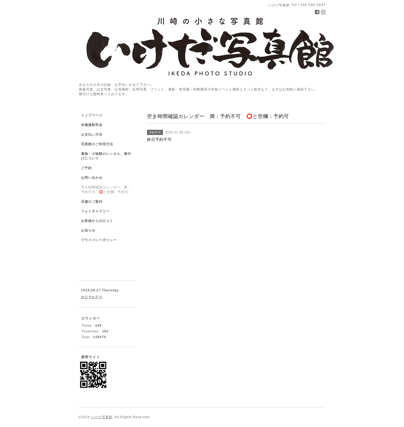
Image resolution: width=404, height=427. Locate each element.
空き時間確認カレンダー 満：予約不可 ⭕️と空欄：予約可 (106, 189)
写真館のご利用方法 (97, 144)
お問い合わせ (92, 178)
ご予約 (86, 168)
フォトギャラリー (95, 211)
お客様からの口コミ (97, 221)
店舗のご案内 (92, 201)
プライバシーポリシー (99, 240)
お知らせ (88, 230)
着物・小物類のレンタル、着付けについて (106, 156)
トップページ (92, 115)
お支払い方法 (92, 134)
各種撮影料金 (92, 125)
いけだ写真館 (101, 417)
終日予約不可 (92, 297)
